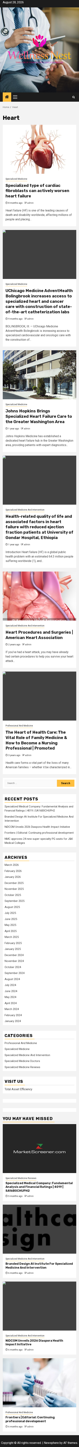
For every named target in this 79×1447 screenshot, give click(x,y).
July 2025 (10, 913)
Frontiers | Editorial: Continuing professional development (39, 832)
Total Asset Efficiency (18, 1089)
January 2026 (13, 877)
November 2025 (14, 889)
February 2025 (13, 943)
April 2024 (11, 1003)
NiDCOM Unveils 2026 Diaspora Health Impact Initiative (37, 826)
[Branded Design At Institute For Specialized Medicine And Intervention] (39, 1229)
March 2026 (12, 865)
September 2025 (14, 901)
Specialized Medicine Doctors (22, 1061)
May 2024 (10, 997)
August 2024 (12, 979)
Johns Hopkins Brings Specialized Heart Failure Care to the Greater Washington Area (39, 416)
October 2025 (13, 895)
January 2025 (13, 949)
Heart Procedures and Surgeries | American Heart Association (39, 635)
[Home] (7, 97)
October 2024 (13, 967)
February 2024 (13, 1015)
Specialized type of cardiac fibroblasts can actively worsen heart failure (37, 191)
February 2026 (13, 871)
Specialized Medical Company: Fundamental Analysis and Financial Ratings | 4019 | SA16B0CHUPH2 (39, 1187)
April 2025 (11, 931)
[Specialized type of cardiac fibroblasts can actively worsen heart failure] (39, 149)
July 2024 (10, 985)
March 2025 (12, 937)
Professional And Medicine (19, 725)
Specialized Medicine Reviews (22, 1067)
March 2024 (12, 1009)
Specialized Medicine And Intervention (25, 510)
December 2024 (14, 955)
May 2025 (10, 925)
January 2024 (13, 1021)
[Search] (73, 97)
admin (30, 203)
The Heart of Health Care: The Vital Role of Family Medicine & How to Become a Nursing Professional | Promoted (36, 740)
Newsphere (51, 1443)
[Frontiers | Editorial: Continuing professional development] (39, 1382)
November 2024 (14, 961)
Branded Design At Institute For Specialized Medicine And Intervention (39, 1265)
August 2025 (12, 907)
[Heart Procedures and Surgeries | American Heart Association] (39, 596)
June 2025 (11, 919)
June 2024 (11, 991)
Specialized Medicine (16, 179)
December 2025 (14, 883)
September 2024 (14, 973)
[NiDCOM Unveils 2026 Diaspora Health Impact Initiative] (39, 1306)
